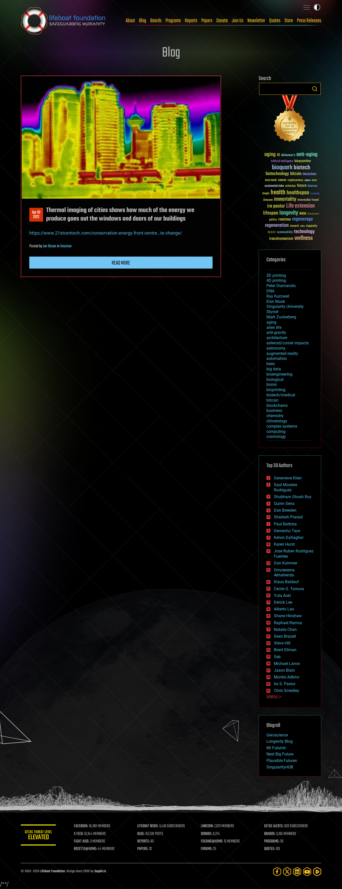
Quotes (274, 21)
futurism (66, 246)
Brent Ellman (285, 649)
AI (278, 155)
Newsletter (256, 21)
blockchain (309, 174)
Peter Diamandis (281, 285)
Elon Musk (275, 301)
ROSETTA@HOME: (85, 849)
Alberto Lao (284, 609)
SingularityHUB (279, 767)
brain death (271, 180)
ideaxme (268, 200)
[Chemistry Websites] (290, 119)
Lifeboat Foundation (52, 871)
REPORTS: (143, 841)
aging (270, 155)
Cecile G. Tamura (289, 588)
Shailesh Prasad (288, 517)
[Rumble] (317, 871)
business (274, 410)
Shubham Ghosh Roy (292, 496)
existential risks (274, 186)
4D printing (276, 280)
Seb (277, 656)
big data (273, 369)
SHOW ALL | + (274, 697)
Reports (191, 21)
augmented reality (282, 353)
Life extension (300, 206)
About (130, 21)
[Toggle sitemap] (306, 7)
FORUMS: (206, 849)
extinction (290, 186)
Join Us (237, 21)
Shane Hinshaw (288, 615)
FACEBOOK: (81, 826)
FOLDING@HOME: (212, 841)
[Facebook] (277, 871)
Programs (173, 21)
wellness (303, 238)
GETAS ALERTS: (273, 826)
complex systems (281, 426)
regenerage (302, 219)
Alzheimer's (288, 155)
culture (307, 180)
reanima (284, 219)
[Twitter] (287, 871)
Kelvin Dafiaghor (288, 537)
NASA (302, 214)
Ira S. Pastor (284, 683)
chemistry (275, 415)
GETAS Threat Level (38, 836)
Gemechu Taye (287, 530)
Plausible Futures (281, 760)
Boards (155, 21)
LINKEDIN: (207, 826)
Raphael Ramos (288, 622)
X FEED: (78, 834)
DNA (270, 291)
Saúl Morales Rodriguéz (285, 487)
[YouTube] (307, 871)
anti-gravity (276, 332)
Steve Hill (282, 643)
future (301, 185)
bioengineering (279, 374)
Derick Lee (283, 602)
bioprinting (275, 389)
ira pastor (276, 206)
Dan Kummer (285, 563)
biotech (302, 167)
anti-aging (306, 155)
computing (275, 431)
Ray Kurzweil (277, 296)
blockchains (277, 405)
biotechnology (277, 174)
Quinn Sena (284, 503)
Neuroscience (313, 214)
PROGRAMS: (271, 841)
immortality (285, 199)
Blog (142, 21)
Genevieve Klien (288, 478)
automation (276, 358)
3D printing (276, 275)
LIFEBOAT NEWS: (147, 826)
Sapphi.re (100, 871)
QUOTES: (269, 849)
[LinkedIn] (297, 871)
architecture (276, 337)
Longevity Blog (279, 741)
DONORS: (206, 834)
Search (315, 89)
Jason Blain (284, 670)
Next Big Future (279, 754)
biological (275, 379)
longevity (288, 213)
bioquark (282, 167)
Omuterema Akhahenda (284, 573)
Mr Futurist (276, 747)
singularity (311, 226)
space (271, 232)
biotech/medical (280, 395)
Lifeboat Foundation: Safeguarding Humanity (63, 21)
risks (302, 226)
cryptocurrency (295, 180)
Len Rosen (49, 246)
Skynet (272, 311)
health (278, 192)
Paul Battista (285, 524)
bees (270, 363)
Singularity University (285, 306)
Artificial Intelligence (282, 161)
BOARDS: (269, 834)
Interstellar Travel (308, 200)
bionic (271, 384)
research (294, 226)
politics (273, 220)
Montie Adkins (286, 677)
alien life (273, 327)
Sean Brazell (285, 636)
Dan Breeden (285, 510)
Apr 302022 (36, 214)
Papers (206, 21)
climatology (276, 421)
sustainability (285, 232)
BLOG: (140, 834)
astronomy (275, 348)
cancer (282, 180)
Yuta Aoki (282, 595)
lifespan (270, 213)
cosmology (276, 436)
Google (265, 193)
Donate (222, 21)
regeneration (277, 225)
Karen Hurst (284, 544)
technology (304, 232)
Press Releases (309, 21)
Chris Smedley (286, 690)
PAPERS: (142, 849)
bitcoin (295, 174)
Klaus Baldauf (286, 581)
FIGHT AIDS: (81, 841)
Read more (121, 263)
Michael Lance (287, 663)
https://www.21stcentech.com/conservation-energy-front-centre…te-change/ (105, 233)
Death (314, 180)
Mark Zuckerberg (281, 317)
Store (288, 21)
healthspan (298, 193)
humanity (315, 193)
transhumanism (281, 238)
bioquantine (302, 161)
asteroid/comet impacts (287, 343)
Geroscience (277, 735)
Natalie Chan (285, 629)
